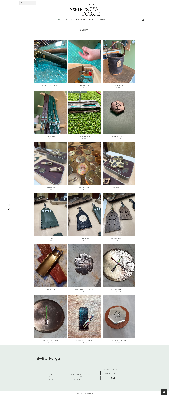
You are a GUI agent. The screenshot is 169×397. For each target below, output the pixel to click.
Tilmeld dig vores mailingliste (108, 369)
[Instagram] (9, 205)
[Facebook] (9, 201)
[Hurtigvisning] (50, 61)
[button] (143, 20)
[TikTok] (9, 209)
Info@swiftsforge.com (77, 372)
